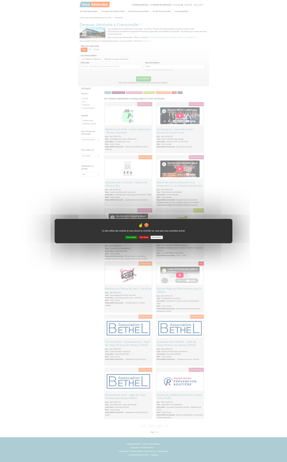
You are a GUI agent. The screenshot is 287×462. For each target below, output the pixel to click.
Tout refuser (144, 237)
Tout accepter (131, 237)
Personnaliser (157, 237)
